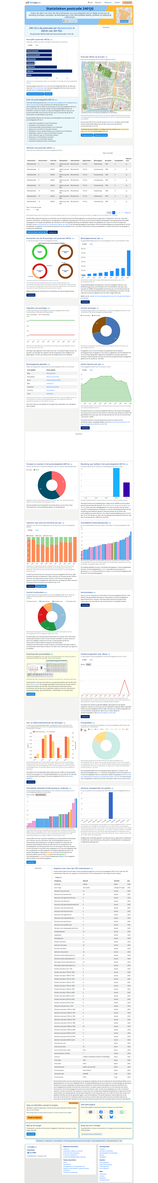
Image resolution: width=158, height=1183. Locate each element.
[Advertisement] (106, 41)
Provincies (66, 1155)
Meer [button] (118, 2)
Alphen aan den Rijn (52, 377)
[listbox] (88, 664)
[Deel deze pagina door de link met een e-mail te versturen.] (90, 1112)
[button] (51, 39)
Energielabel (119, 160)
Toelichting (30, 295)
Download (128, 2)
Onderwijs (30, 862)
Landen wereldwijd (69, 1157)
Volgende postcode (101, 135)
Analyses (102, 1149)
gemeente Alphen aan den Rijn (106, 713)
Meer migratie (41, 586)
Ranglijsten (102, 1157)
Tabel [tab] (37, 45)
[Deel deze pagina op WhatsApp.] (122, 1112)
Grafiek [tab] (30, 45)
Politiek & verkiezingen (70, 1172)
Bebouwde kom (129, 159)
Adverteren (102, 1174)
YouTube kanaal (104, 1180)
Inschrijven (31, 1134)
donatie (31, 1110)
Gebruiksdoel (75, 160)
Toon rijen (32, 209)
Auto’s (65, 1162)
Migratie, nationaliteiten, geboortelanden (76, 1168)
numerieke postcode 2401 (101, 117)
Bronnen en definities (106, 1151)
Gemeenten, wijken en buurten (73, 1151)
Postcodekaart (104, 1168)
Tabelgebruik (52, 232)
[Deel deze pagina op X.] (101, 1117)
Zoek (91, 2)
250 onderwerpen (38, 88)
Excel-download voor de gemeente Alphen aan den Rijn (53, 224)
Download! (30, 694)
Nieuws (101, 1155)
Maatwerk (102, 1178)
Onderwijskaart (104, 1166)
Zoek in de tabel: (108, 153)
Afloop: (83, 664)
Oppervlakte (86, 160)
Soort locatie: (30, 795)
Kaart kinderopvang (105, 1164)
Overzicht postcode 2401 (35, 94)
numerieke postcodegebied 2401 (57, 103)
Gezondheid (67, 1164)
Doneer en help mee (34, 1117)
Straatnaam (31, 160)
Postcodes (66, 1153)
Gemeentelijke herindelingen (108, 1153)
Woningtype (98, 160)
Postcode (53, 160)
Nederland (104, 131)
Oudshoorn (50, 383)
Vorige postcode (87, 135)
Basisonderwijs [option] (40, 795)
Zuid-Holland (50, 390)
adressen (34, 90)
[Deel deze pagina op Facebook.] (101, 1112)
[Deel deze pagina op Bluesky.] (111, 1117)
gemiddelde (87, 595)
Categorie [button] (58, 877)
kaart (45, 86)
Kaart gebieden (104, 1162)
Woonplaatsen (74, 1153)
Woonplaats (63, 160)
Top (121, 1141)
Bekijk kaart (124, 21)
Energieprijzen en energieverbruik (74, 1166)
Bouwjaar (108, 160)
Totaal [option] (88, 664)
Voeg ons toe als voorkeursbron (93, 1134)
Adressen (66, 1149)
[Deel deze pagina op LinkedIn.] (111, 1112)
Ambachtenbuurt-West (53, 380)
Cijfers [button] (99, 2)
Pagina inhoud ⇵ (71, 21)
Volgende (128, 213)
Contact (101, 1176)
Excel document (34, 684)
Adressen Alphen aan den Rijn (36, 232)
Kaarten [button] (108, 2)
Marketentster (64, 28)
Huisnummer (42, 160)
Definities (48, 94)
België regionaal (81, 1157)
